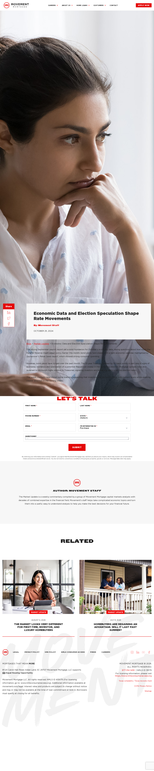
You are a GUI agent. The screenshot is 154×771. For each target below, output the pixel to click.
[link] (16, 5)
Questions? (30, 436)
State (83, 416)
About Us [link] (66, 5)
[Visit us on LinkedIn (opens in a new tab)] (137, 652)
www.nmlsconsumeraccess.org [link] (35, 683)
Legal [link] (16, 652)
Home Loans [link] (82, 5)
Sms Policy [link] (50, 652)
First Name (30, 405)
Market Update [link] (41, 343)
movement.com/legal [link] (12, 686)
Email (27, 426)
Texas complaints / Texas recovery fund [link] (135, 681)
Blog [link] (28, 343)
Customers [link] (98, 5)
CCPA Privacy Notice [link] (143, 686)
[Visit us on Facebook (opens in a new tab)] (149, 652)
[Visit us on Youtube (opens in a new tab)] (143, 652)
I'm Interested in (88, 426)
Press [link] (93, 652)
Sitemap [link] (148, 691)
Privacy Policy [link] (32, 652)
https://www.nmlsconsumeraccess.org (133, 676)
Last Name (85, 405)
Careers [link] (52, 5)
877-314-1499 (128, 670)
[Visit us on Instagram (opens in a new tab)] (132, 652)
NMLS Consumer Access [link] (73, 652)
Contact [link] (114, 5)
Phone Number (32, 416)
